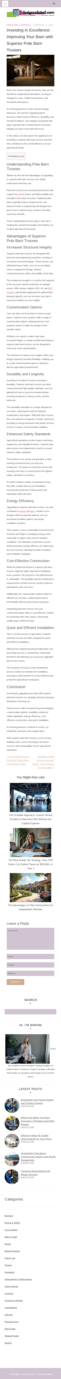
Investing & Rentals (19, 25)
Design (8, 1244)
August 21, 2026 (27, 1142)
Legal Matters (11, 1308)
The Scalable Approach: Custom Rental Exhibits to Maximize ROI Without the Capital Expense (30, 819)
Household (9, 1272)
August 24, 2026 (27, 1106)
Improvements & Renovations (18, 1279)
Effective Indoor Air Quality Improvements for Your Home (36, 1137)
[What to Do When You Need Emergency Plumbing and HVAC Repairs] (12, 1123)
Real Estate (10, 1329)
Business (9, 1216)
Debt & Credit (11, 1237)
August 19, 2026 (27, 1177)
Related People (12, 1336)
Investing (9, 1293)
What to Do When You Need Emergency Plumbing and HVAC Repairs (38, 1121)
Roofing (8, 1343)
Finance (8, 1265)
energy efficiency (27, 511)
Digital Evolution (12, 1251)
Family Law (10, 1258)
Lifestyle (9, 1315)
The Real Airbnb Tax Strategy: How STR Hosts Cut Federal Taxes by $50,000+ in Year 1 (30, 864)
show (21, 156)
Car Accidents (11, 1230)
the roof (18, 194)
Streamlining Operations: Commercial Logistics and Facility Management (38, 1156)
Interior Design (11, 1286)
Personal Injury (12, 1322)
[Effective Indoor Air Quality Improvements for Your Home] (12, 1141)
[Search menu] (5, 4)
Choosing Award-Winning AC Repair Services (36, 1173)
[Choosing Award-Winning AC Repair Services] (12, 1176)
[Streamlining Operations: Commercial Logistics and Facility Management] (12, 1159)
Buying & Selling (12, 1223)
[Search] (55, 3)
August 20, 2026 (27, 1163)
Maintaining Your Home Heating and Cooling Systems (37, 1101)
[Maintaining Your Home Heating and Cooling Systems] (12, 1105)
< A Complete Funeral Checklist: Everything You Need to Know (18, 760)
